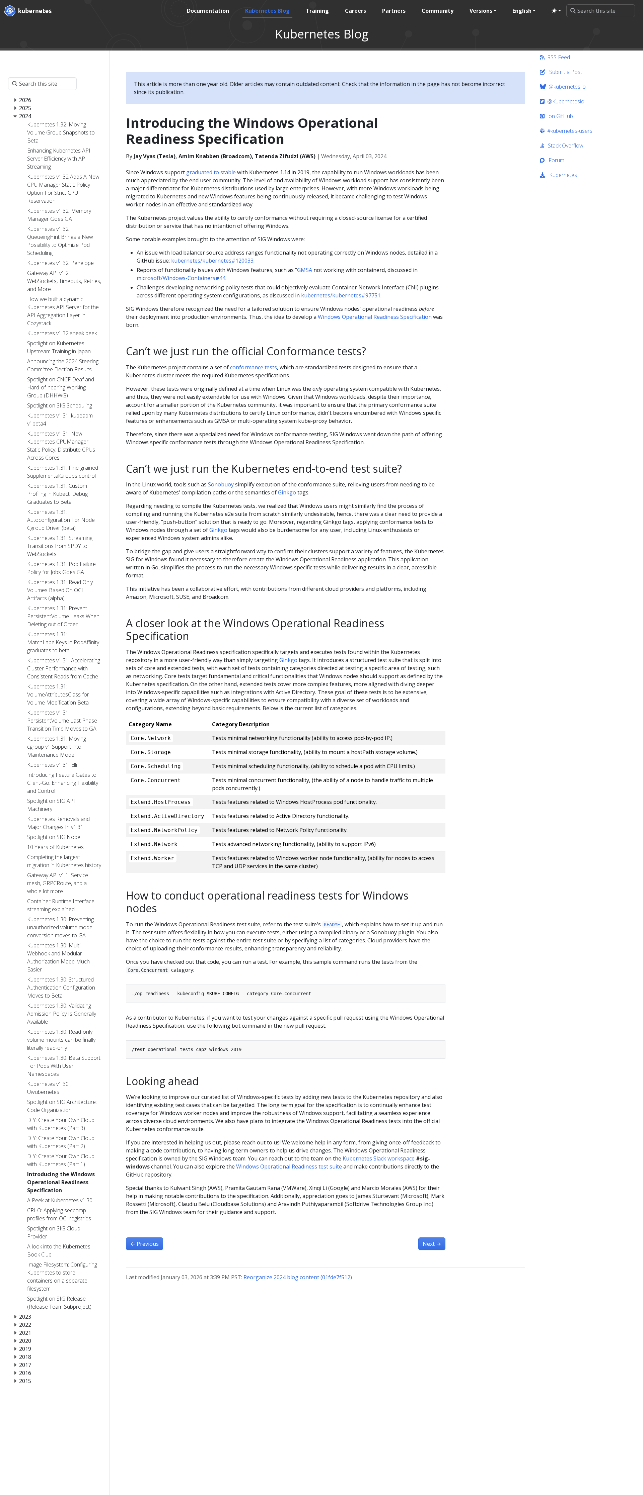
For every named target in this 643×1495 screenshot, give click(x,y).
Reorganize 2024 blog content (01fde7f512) (297, 1277)
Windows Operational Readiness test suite (289, 1166)
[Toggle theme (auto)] (556, 10)
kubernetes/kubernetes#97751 (340, 295)
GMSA (304, 270)
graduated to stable (211, 172)
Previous (144, 1243)
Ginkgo (287, 492)
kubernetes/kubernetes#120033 (212, 260)
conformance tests (253, 367)
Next (432, 1243)
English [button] (521, 10)
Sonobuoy (221, 484)
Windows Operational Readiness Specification (375, 316)
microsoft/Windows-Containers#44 (181, 278)
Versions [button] (481, 10)
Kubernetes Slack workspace (379, 1158)
